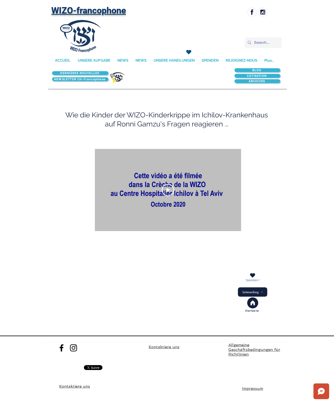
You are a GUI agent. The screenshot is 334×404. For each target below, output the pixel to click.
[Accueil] (252, 302)
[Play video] (168, 190)
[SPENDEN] (189, 52)
